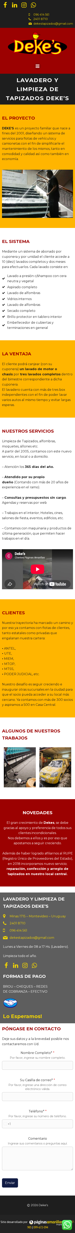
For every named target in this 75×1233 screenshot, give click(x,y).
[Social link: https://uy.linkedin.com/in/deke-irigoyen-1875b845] (16, 5)
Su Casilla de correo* (37, 1080)
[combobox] (6, 1124)
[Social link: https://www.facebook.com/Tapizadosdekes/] (6, 5)
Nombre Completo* (37, 1053)
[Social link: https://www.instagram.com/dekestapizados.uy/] (25, 5)
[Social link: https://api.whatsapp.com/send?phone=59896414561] (35, 5)
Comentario (37, 1138)
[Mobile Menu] (37, 66)
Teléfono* (38, 1111)
